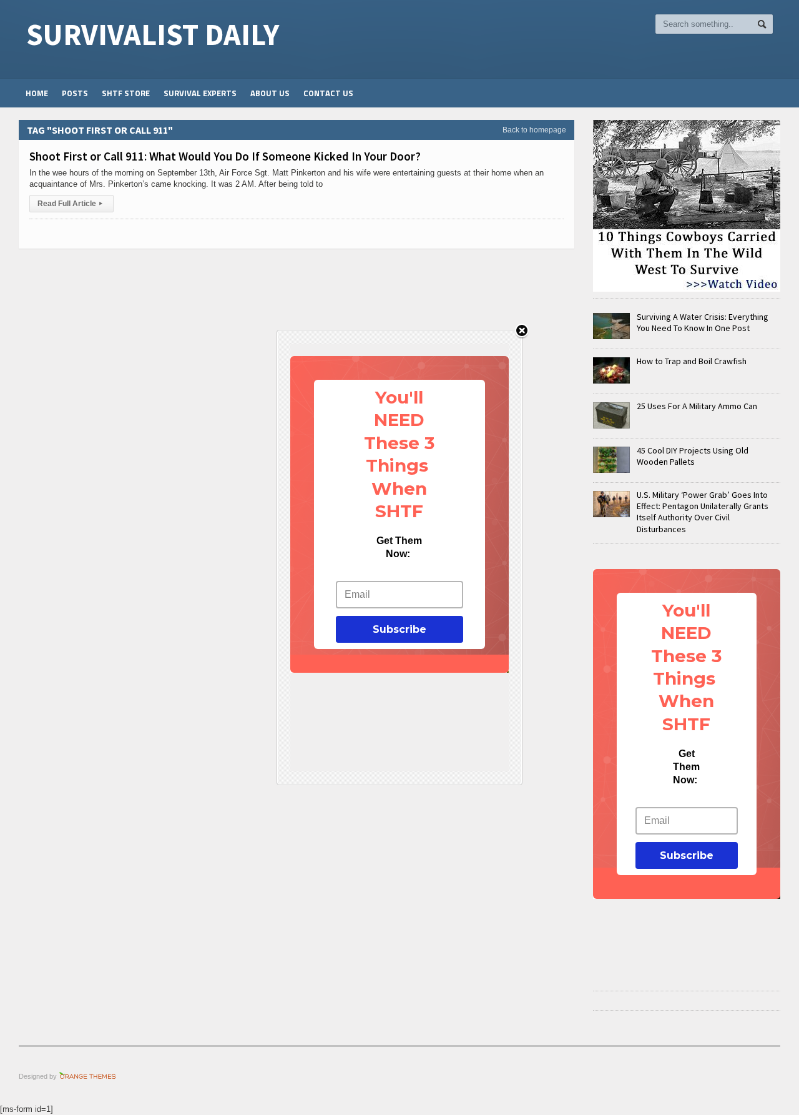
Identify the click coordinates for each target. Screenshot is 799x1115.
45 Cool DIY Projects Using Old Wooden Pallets (692, 456)
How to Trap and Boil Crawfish (692, 361)
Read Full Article (69, 203)
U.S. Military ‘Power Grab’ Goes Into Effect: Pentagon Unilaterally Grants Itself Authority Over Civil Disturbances (702, 512)
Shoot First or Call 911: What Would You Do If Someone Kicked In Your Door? (225, 156)
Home (37, 93)
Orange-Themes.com (88, 1076)
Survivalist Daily (152, 34)
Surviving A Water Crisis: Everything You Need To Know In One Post (702, 322)
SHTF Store (126, 93)
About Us (270, 93)
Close (522, 331)
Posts (75, 93)
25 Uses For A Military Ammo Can (697, 406)
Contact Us (328, 93)
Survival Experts (200, 93)
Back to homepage (534, 130)
